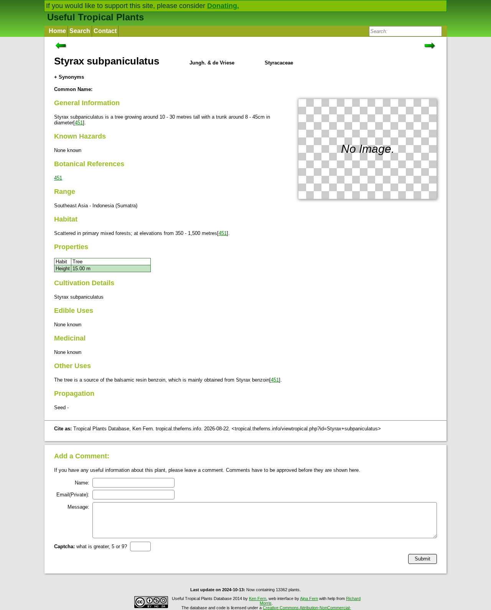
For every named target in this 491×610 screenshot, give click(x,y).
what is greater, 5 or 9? (90, 546)
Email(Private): (72, 495)
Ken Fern (257, 598)
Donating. (223, 6)
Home (57, 31)
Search (79, 31)
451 (79, 123)
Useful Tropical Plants (95, 17)
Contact (105, 31)
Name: (82, 483)
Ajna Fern (309, 598)
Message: (78, 507)
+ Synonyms (69, 77)
